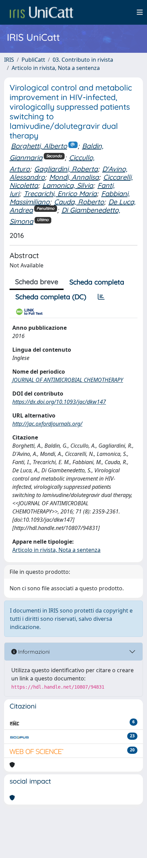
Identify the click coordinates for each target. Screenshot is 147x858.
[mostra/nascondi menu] (140, 12)
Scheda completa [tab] (96, 282)
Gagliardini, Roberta (66, 169)
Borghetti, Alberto (39, 146)
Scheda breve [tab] (36, 281)
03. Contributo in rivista (83, 59)
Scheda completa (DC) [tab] (50, 296)
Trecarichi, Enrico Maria (60, 193)
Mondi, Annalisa (74, 177)
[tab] (101, 297)
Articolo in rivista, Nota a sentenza (56, 68)
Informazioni (33, 651)
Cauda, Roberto (79, 201)
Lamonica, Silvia (67, 185)
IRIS (9, 59)
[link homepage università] (41, 12)
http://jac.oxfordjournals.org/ (47, 423)
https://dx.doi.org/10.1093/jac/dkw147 (59, 402)
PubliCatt (33, 59)
